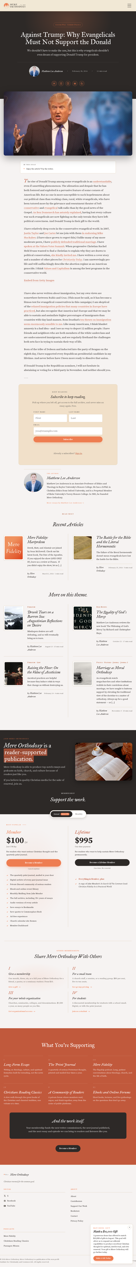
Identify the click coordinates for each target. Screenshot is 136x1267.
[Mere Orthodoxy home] (15, 5)
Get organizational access (21, 1011)
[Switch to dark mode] (81, 83)
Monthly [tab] (78, 814)
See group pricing (82, 987)
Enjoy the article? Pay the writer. (39, 169)
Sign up (133, 1261)
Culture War (60, 25)
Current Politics (74, 25)
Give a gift (14, 987)
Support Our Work (79, 1206)
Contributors (76, 1201)
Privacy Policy (77, 1221)
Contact (74, 1216)
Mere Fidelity (10, 1236)
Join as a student (81, 1011)
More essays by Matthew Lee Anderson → (65, 503)
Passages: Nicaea (11, 1246)
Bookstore (75, 1211)
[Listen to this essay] (54, 83)
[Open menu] (129, 5)
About (73, 1196)
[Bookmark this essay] (61, 83)
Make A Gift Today (103, 1258)
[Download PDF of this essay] (68, 83)
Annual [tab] (61, 814)
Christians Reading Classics (16, 1241)
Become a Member (33, 863)
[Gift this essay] (75, 83)
